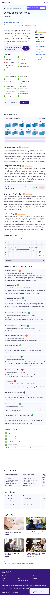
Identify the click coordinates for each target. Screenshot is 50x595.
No (42, 187)
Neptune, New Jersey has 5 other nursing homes (24, 447)
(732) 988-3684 (8, 506)
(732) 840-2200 (26, 485)
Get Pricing (25, 48)
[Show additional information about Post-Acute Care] (8, 67)
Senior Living (9, 8)
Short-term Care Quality (40, 47)
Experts (19, 575)
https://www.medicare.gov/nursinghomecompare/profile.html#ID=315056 (19, 563)
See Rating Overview (39, 34)
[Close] (47, 591)
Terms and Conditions (23, 580)
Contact (4, 575)
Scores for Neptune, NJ (40, 54)
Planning (19, 578)
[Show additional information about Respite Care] (29, 66)
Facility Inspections (39, 44)
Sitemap (35, 578)
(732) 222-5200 (8, 485)
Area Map (38, 56)
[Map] (25, 459)
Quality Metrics (39, 52)
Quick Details (38, 39)
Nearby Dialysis (39, 59)
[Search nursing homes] (45, 2)
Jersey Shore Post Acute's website (12, 22)
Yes (36, 187)
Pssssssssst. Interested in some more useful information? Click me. (39, 591)
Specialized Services (40, 41)
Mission (3, 578)
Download (42, 8)
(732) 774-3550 (18, 25)
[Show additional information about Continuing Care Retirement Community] (11, 59)
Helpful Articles (39, 60)
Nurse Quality (38, 49)
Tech (3, 580)
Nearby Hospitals (39, 57)
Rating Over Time (39, 51)
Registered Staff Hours (40, 43)
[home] (6, 2)
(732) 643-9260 (26, 506)
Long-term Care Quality (40, 46)
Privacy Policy (36, 575)
